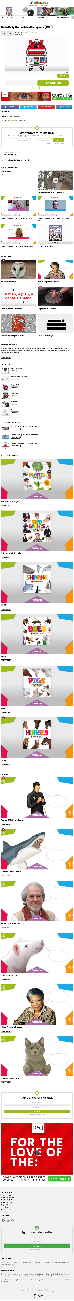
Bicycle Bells (15, 385)
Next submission (53, 83)
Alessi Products (16, 368)
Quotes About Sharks (11, 871)
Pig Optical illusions (47, 308)
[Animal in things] (18, 269)
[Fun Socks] (5, 395)
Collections (6, 1204)
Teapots (21, 17)
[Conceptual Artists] (65, 11)
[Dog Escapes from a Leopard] (55, 180)
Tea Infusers (15, 410)
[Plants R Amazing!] (37, 479)
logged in (11, 120)
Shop (4, 1206)
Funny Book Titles (6, 17)
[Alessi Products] (5, 370)
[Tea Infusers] (5, 412)
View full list (37, 88)
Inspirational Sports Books (13, 335)
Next (73, 13)
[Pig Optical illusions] (55, 296)
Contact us (6, 1207)
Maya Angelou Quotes (48, 281)
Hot (3, 777)
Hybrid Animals (42, 17)
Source (65, 72)
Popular (40, 287)
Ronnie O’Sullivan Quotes (12, 820)
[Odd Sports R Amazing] (37, 531)
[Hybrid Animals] (46, 11)
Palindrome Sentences (11, 308)
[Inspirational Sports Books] (18, 323)
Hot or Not (43, 243)
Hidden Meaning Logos (19, 377)
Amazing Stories (8, 1201)
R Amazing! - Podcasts (10, 215)
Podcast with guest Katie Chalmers (17, 246)
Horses (4, 760)
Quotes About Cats (10, 1078)
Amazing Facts (7, 1202)
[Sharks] (37, 582)
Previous (1, 13)
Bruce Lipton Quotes (10, 923)
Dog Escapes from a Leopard (51, 192)
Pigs (3, 708)
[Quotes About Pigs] (37, 953)
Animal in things (8, 281)
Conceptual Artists (62, 17)
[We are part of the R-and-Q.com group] (37, 1296)
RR (2, 174)
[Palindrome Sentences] (18, 296)
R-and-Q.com (45, 1291)
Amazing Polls (7, 1196)
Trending (3, 260)
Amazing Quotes (8, 1199)
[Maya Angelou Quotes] (55, 269)
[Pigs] (37, 686)
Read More (6, 357)
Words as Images (46, 335)
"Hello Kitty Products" (31, 33)
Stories (42, 189)
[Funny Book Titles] (9, 11)
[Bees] (37, 634)
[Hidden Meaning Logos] (5, 379)
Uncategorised (7, 171)
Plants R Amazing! (9, 501)
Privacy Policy (7, 1209)
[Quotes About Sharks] (37, 849)
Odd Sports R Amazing (11, 553)
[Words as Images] (55, 323)
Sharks (4, 604)
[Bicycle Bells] (5, 387)
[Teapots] (27, 11)
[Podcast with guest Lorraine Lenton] (18, 206)
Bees (3, 656)
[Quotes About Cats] (37, 1056)
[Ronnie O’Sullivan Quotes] (37, 797)
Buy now (63, 76)
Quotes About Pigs (9, 975)
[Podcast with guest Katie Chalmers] (18, 234)
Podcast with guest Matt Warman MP (54, 219)
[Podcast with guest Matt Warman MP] (55, 206)
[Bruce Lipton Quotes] (37, 901)
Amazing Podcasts (8, 1197)
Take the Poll (16, 429)
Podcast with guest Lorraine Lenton (17, 218)
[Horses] (37, 737)
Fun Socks (14, 393)
